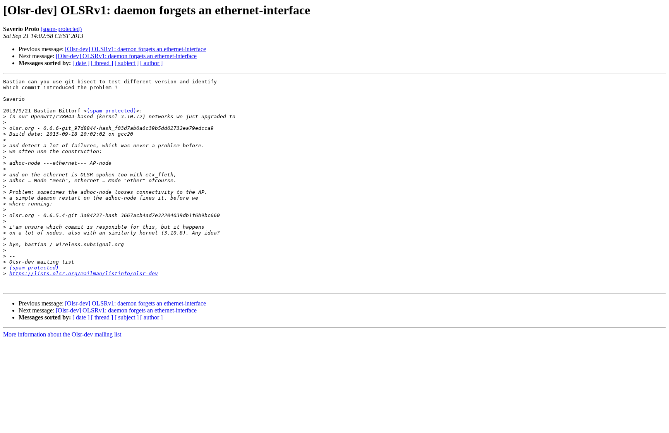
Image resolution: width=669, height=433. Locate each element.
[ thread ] (102, 63)
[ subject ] (127, 63)
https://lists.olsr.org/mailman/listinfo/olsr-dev (83, 273)
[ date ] (80, 63)
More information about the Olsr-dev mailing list (62, 334)
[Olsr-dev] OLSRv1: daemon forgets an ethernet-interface (135, 49)
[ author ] (151, 63)
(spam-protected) (61, 29)
